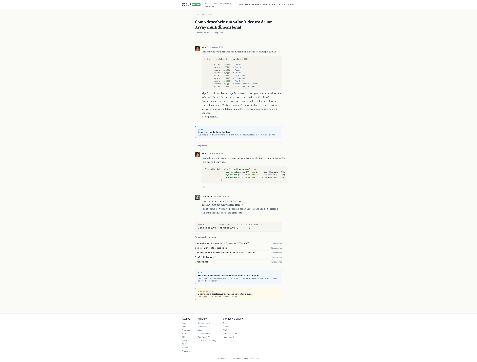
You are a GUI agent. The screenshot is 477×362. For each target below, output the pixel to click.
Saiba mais (237, 359)
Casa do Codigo (230, 333)
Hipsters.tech (228, 337)
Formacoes (202, 327)
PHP (284, 4)
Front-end (186, 330)
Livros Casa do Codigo (207, 340)
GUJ (197, 14)
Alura (225, 323)
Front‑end (256, 4)
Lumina (226, 327)
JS (278, 4)
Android (291, 4)
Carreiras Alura (204, 323)
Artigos (200, 330)
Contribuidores (248, 359)
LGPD (258, 359)
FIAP (225, 330)
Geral (247, 4)
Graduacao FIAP (204, 333)
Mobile (266, 4)
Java (241, 4)
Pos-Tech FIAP (204, 337)
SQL (273, 4)
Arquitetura (186, 351)
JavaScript (186, 340)
